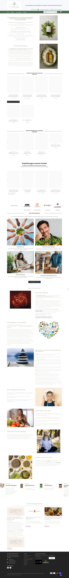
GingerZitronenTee (29, 485)
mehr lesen (9, 548)
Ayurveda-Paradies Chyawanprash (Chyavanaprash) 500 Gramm (27, 191)
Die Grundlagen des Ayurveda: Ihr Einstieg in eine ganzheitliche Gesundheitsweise (53, 518)
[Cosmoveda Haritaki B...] (41, 485)
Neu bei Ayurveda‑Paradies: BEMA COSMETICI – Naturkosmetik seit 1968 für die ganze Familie (15, 518)
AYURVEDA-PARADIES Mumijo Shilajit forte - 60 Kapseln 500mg (13, 191)
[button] (7, 142)
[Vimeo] (10, 568)
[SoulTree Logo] (47, 205)
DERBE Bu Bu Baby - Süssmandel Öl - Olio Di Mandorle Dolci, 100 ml (27, 153)
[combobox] (49, 12)
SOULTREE (47, 210)
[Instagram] (8, 568)
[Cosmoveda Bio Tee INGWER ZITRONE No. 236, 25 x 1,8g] (21, 485)
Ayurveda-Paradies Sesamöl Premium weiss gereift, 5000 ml (41, 96)
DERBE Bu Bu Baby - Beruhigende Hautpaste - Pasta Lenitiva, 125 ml (41, 153)
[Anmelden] (58, 12)
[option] (13, 145)
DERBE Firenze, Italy (13, 151)
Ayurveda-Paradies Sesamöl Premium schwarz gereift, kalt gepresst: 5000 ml (56, 96)
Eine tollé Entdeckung (11, 485)
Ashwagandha (58, 462)
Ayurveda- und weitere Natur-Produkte (43, 317)
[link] (37, 205)
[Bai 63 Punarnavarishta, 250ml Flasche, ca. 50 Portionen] (2, 485)
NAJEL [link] (57, 210)
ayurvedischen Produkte (41, 295)
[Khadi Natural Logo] (27, 205)
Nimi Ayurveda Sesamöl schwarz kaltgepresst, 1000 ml (13, 120)
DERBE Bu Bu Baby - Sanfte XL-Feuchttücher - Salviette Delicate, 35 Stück (56, 146)
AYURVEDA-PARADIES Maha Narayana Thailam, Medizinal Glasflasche (56, 191)
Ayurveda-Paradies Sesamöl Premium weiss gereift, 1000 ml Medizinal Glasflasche (13, 96)
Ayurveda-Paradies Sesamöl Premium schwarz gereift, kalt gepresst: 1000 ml (27, 96)
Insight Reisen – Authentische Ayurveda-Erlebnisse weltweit (34, 518)
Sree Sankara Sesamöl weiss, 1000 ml (27, 120)
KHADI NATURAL (27, 210)
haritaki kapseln (48, 485)
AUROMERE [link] (37, 210)
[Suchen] (56, 12)
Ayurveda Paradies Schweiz (13, 94)
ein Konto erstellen (58, 9)
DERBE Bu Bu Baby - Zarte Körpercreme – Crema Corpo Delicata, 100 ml (13, 153)
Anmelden (52, 9)
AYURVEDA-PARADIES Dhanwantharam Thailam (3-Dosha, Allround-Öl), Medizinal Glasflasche (42, 191)
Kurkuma (48, 461)
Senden (51, 558)
